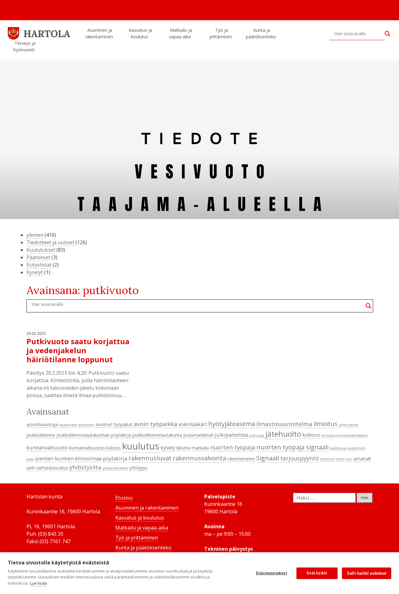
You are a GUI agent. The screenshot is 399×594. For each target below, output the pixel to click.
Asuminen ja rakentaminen (99, 33)
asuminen (86, 425)
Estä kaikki (317, 573)
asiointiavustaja (42, 424)
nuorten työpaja (232, 447)
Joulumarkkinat (198, 435)
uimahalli (362, 459)
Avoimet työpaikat (114, 424)
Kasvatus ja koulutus (140, 33)
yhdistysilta (85, 467)
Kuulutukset (40, 249)
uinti (30, 468)
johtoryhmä (348, 425)
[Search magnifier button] (387, 33)
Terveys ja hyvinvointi (24, 46)
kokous (311, 434)
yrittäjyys (138, 468)
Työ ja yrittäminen (220, 33)
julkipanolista (231, 434)
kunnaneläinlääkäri (352, 435)
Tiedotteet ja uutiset (50, 242)
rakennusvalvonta (199, 458)
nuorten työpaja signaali (293, 447)
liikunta (183, 448)
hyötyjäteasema (231, 423)
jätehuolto (283, 434)
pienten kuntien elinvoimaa (68, 458)
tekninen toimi (332, 459)
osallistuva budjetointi (347, 448)
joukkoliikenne (40, 435)
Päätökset (38, 257)
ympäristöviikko (115, 468)
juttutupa (256, 435)
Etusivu (123, 497)
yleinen (34, 234)
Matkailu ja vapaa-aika (180, 33)
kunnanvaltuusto (47, 447)
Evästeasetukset (271, 573)
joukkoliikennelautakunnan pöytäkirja (93, 435)
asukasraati (68, 425)
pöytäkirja (115, 458)
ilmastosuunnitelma (284, 424)
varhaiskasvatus (52, 468)
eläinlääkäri (193, 424)
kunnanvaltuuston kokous (95, 448)
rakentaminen (241, 459)
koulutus (328, 435)
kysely (168, 447)
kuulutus (140, 446)
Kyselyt (34, 272)
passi (30, 459)
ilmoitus (326, 423)
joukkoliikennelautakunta (157, 435)
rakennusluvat (149, 458)
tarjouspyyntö (299, 458)
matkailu (200, 448)
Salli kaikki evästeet (366, 573)
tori (349, 459)
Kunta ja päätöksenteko (261, 33)
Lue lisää (38, 583)
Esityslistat (38, 264)
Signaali (267, 458)
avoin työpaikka (155, 424)
